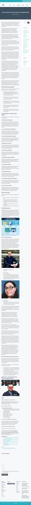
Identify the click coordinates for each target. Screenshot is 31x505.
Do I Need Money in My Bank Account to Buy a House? (9, 448)
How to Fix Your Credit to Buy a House (25, 36)
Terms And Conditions (18, 492)
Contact (17, 484)
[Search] (28, 23)
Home (17, 486)
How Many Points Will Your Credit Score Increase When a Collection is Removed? (26, 32)
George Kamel (17, 14)
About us (17, 483)
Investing (24, 65)
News (17, 487)
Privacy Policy (17, 489)
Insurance (24, 63)
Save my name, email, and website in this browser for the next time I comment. (10, 472)
